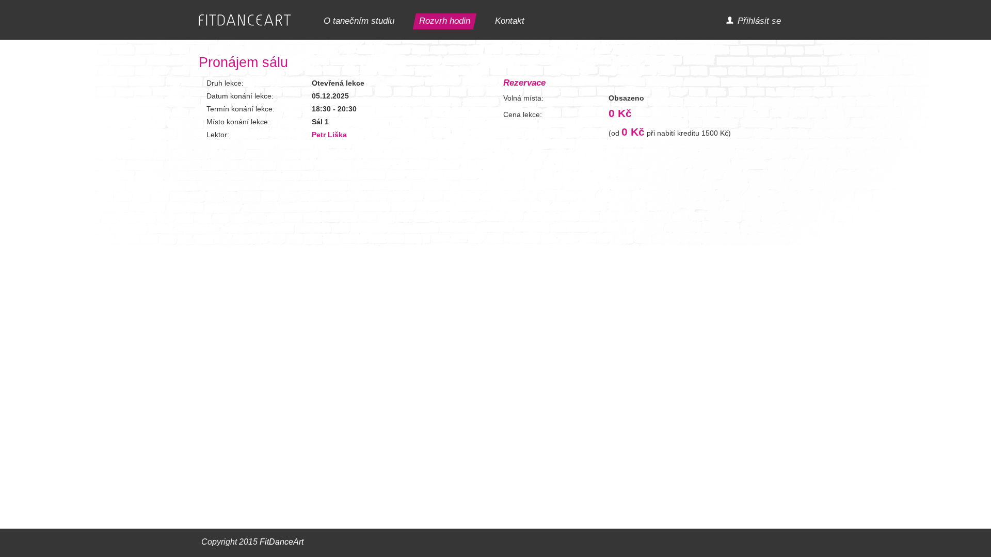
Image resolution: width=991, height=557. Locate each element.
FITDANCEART (245, 20)
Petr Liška (329, 134)
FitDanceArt (281, 541)
